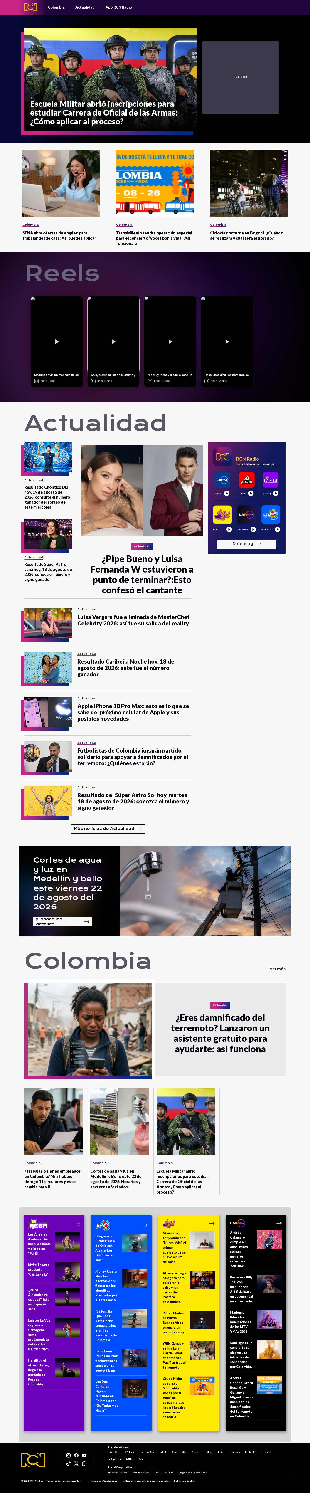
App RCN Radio (119, 7)
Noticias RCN (147, 1452)
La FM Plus (250, 1452)
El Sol (221, 1452)
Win (141, 1459)
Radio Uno (234, 1452)
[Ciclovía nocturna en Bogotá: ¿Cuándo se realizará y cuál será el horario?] (249, 183)
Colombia (56, 7)
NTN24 (130, 1459)
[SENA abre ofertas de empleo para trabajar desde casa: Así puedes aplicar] (61, 183)
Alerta (195, 1452)
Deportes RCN (178, 1452)
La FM (163, 1452)
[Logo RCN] (33, 1460)
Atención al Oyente (117, 1472)
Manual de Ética (141, 1472)
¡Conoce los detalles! (49, 921)
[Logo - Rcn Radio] (30, 7)
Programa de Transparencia (193, 1472)
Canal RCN (113, 1452)
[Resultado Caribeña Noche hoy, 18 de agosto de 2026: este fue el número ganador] (48, 667)
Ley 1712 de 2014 (164, 1472)
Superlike (267, 1452)
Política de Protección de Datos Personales (146, 1480)
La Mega (208, 1452)
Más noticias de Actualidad (104, 829)
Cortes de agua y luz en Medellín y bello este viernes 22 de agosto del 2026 (67, 883)
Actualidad (85, 7)
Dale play (242, 544)
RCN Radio (129, 1452)
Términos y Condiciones (104, 1480)
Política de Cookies (185, 1480)
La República (114, 1459)
